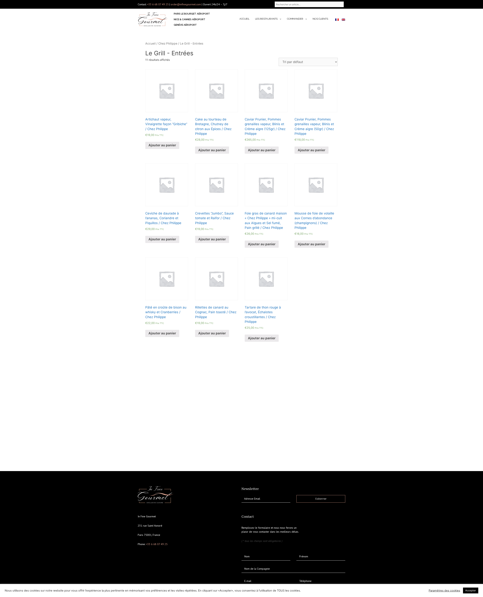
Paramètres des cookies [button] (444, 590)
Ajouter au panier (162, 145)
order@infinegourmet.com (186, 4)
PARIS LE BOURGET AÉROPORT (192, 13)
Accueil (244, 18)
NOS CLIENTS (320, 18)
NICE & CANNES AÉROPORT (189, 19)
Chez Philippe (167, 43)
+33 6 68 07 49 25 (158, 4)
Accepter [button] (470, 590)
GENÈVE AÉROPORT (185, 24)
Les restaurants (266, 18)
